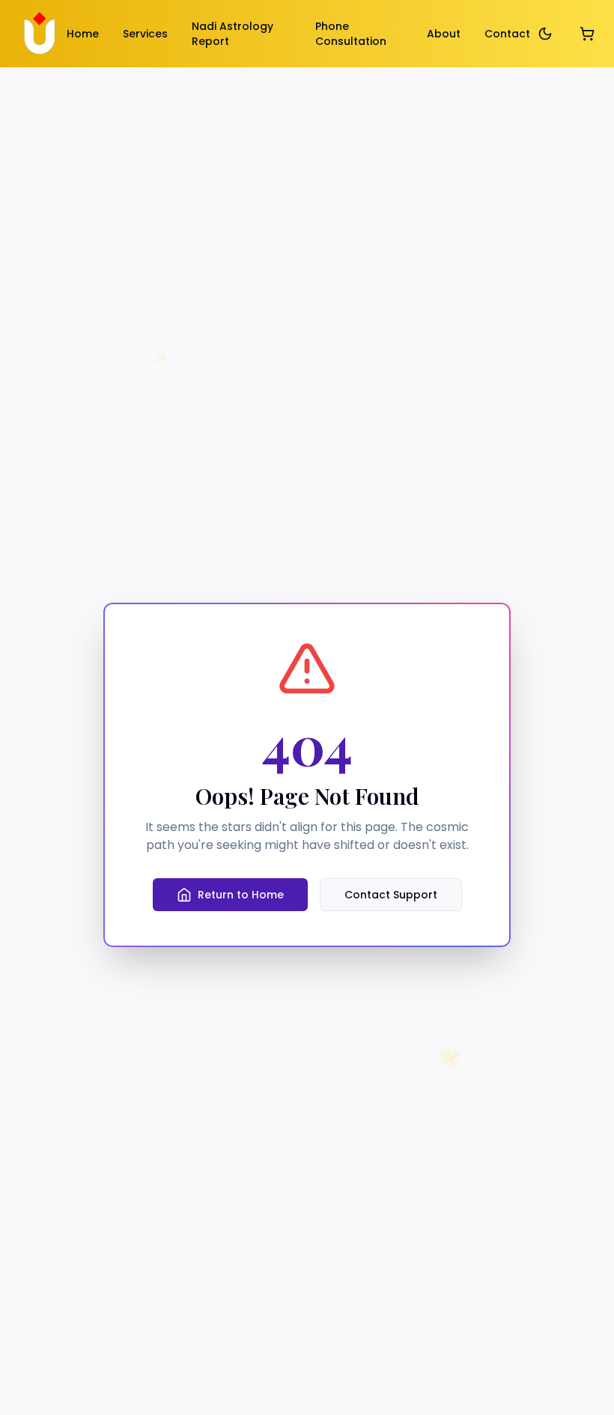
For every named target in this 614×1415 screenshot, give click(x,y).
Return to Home (241, 894)
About (443, 33)
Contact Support (390, 894)
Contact (507, 33)
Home (83, 33)
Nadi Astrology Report (232, 34)
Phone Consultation (350, 34)
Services (145, 33)
